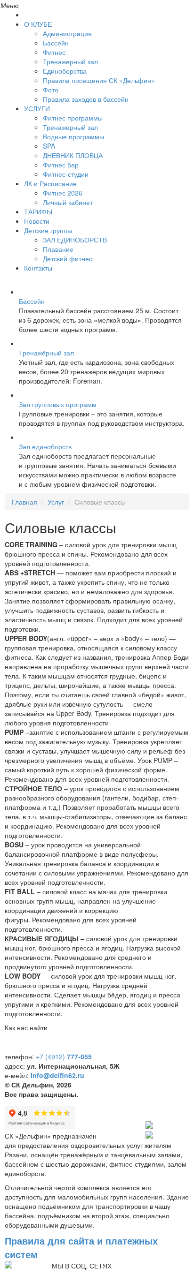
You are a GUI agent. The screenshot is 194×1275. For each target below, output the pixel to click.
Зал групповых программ (58, 404)
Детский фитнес (67, 258)
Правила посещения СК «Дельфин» (99, 80)
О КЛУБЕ (38, 24)
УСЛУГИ (37, 108)
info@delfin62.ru (57, 1075)
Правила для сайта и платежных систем (81, 1247)
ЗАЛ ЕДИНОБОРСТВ (75, 239)
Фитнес (54, 52)
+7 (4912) (64, 1056)
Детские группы (48, 230)
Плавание (58, 249)
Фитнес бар (61, 164)
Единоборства (65, 70)
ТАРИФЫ (38, 211)
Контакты (38, 267)
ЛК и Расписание (50, 183)
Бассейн (56, 42)
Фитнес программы (73, 117)
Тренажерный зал (70, 61)
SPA (49, 146)
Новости (36, 221)
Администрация (67, 33)
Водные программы (73, 136)
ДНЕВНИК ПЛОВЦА (73, 155)
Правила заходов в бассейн (86, 99)
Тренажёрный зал (46, 352)
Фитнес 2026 (62, 192)
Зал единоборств (45, 446)
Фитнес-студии (66, 174)
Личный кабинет (68, 202)
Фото (50, 89)
